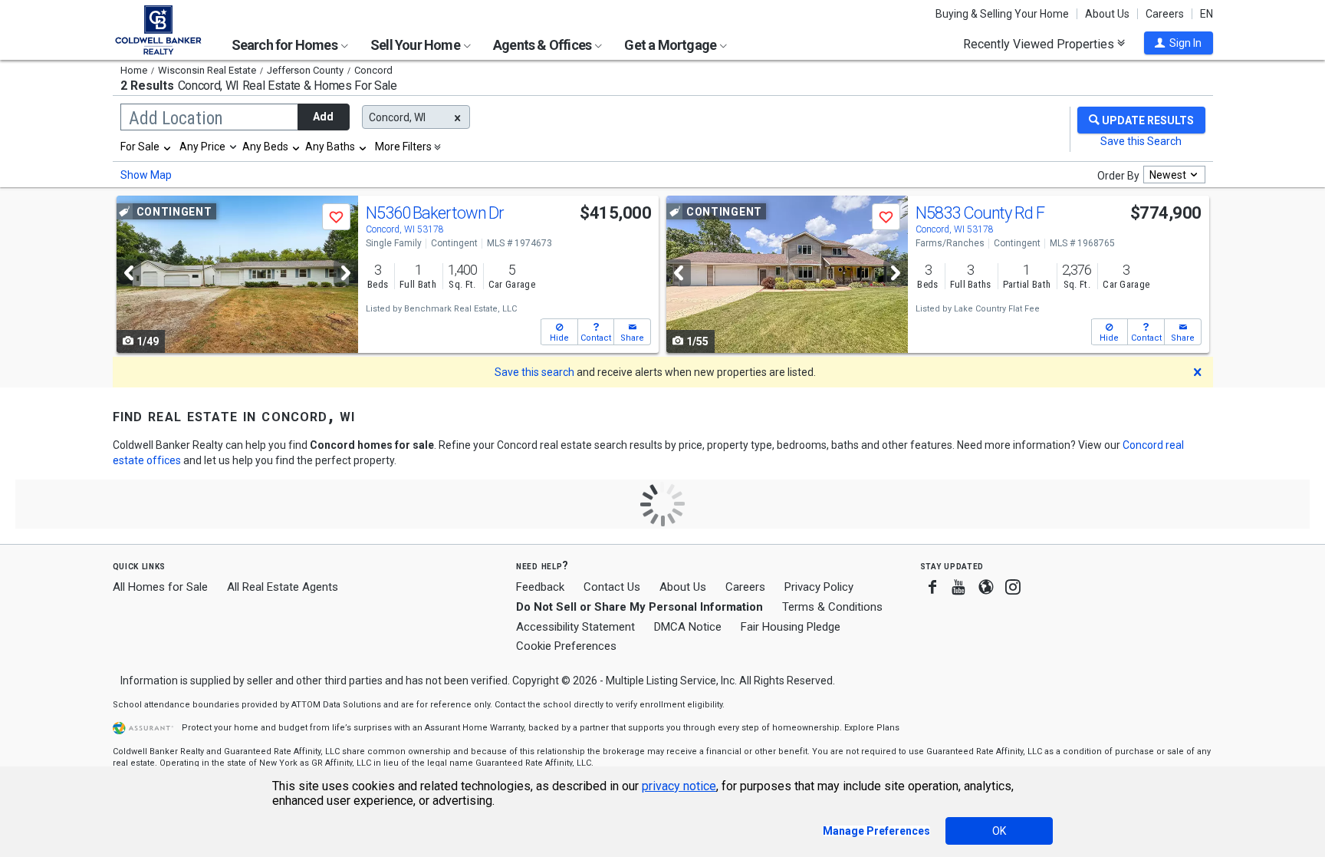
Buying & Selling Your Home (1002, 13)
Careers (1165, 13)
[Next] (346, 272)
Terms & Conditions (832, 607)
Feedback (540, 587)
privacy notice (679, 786)
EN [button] (1206, 14)
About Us (1107, 13)
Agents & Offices (543, 45)
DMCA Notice (688, 627)
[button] (1178, 42)
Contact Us (612, 587)
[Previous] (129, 272)
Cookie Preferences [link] (566, 646)
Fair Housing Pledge (790, 627)
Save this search (534, 372)
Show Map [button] (146, 175)
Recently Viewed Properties (1040, 44)
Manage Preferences (876, 831)
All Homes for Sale (160, 587)
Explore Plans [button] (871, 728)
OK (999, 831)
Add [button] (323, 116)
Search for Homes (286, 45)
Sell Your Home (416, 45)
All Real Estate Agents (282, 587)
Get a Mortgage (671, 45)
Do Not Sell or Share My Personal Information (639, 607)
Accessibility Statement (575, 627)
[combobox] (146, 146)
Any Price (202, 146)
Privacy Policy (818, 587)
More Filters (403, 146)
